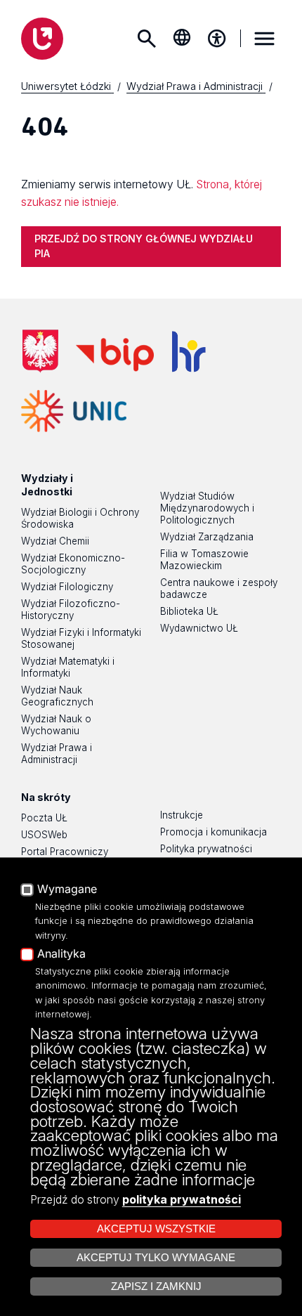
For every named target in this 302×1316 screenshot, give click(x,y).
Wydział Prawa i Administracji (56, 753)
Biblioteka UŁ (189, 611)
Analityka (61, 954)
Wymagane (67, 889)
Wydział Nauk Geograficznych (57, 696)
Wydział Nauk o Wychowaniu (56, 724)
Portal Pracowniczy (64, 851)
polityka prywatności (181, 1199)
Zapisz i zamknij (156, 1286)
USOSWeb (44, 834)
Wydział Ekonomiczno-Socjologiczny (73, 563)
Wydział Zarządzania (207, 536)
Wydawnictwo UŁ (199, 628)
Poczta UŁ (44, 817)
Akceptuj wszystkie (156, 1228)
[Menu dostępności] (217, 38)
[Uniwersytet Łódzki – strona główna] (42, 39)
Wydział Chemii (55, 541)
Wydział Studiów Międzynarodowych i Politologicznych (207, 508)
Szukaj (147, 38)
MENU (264, 38)
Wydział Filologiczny (67, 586)
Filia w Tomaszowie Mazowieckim (204, 559)
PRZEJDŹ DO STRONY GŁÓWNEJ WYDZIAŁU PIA (143, 246)
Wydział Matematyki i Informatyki (67, 667)
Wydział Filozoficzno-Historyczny (70, 609)
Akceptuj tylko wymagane (156, 1257)
